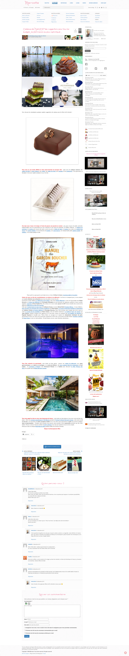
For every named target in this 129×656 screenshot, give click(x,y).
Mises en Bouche (25, 15)
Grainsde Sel (75, 30)
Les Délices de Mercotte (93, 131)
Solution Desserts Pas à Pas (94, 141)
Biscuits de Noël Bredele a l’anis (44, 473)
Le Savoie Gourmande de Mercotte (95, 128)
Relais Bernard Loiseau (40, 368)
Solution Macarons (92, 147)
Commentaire (28, 601)
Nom (26, 619)
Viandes (38, 17)
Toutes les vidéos (98, 21)
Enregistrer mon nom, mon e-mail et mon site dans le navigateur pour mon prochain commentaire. (51, 627)
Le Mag (77, 3)
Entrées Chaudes (25, 19)
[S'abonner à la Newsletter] (106, 7)
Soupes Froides (25, 21)
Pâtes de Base (83, 19)
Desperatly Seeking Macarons (94, 402)
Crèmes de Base (84, 17)
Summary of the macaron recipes (95, 403)
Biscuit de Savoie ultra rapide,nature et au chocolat (96, 191)
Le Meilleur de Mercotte (93, 135)
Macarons (55, 15)
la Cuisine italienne (37, 310)
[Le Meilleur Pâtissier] (55, 3)
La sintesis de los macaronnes (94, 423)
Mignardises (54, 21)
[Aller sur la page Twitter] (99, 7)
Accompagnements (41, 19)
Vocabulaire (97, 15)
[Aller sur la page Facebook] (95, 7)
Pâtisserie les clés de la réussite (35, 305)
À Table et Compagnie (90, 428)
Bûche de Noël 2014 (73, 472)
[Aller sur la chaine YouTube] (102, 7)
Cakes (67, 17)
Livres (71, 3)
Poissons (39, 15)
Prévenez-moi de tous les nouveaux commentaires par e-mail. (41, 630)
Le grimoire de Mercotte (93, 138)
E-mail (26, 622)
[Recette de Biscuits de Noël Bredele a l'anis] (68, 37)
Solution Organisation (92, 144)
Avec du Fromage (40, 21)
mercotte (33, 505)
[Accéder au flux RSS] (104, 7)
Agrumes (29, 303)
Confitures (53, 19)
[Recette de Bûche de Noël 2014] (80, 37)
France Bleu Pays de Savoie (97, 293)
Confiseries (53, 17)
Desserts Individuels (70, 13)
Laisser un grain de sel (53, 446)
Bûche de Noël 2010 (58, 472)
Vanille (30, 556)
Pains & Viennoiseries (70, 19)
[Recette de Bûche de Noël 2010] (74, 37)
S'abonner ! (87, 51)
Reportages (64, 3)
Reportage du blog (40, 426)
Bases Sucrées (84, 15)
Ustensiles (97, 17)
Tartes (70, 17)
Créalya (44, 653)
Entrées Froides (25, 17)
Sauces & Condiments (85, 21)
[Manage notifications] (125, 653)
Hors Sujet (103, 3)
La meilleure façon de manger (73, 311)
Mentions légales (25, 653)
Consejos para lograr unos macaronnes (96, 424)
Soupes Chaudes (40, 13)
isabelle (30, 544)
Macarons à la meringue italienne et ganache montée (96, 154)
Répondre (30, 500)
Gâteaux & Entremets (70, 15)
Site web (26, 625)
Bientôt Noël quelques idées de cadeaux (28, 473)
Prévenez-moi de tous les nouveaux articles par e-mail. (40, 633)
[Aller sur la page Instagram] (97, 7)
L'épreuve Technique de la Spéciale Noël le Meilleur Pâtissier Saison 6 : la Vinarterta (37, 453)
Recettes (47, 3)
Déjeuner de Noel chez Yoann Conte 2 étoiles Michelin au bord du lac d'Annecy (69, 453)
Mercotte (32, 3)
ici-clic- (95, 297)
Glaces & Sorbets (69, 21)
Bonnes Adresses (93, 3)
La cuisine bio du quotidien (32, 311)
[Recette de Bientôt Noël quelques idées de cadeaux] (25, 37)
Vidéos (84, 3)
